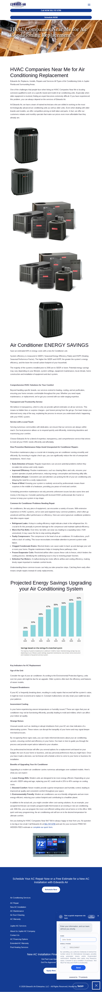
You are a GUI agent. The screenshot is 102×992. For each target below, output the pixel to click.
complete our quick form (42, 827)
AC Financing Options (19, 939)
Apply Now (51, 971)
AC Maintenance (17, 911)
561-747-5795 (49, 824)
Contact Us (14, 935)
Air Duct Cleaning (17, 915)
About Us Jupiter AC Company (22, 931)
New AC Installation (18, 907)
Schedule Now (51, 890)
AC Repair (14, 903)
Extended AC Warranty (19, 943)
